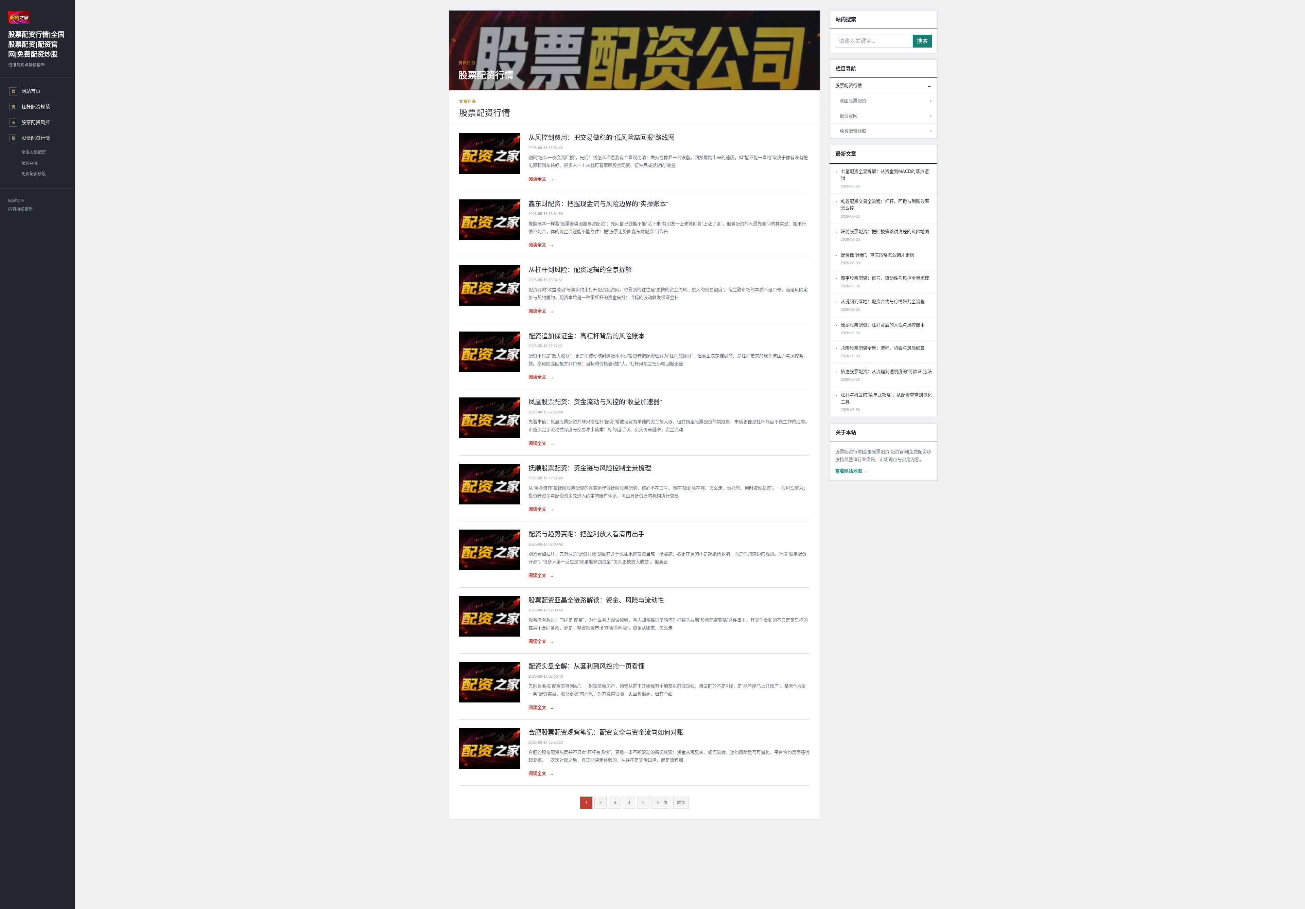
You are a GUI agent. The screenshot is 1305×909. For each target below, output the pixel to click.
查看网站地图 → (851, 471)
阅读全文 (541, 178)
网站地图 (16, 200)
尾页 (681, 802)
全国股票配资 (33, 152)
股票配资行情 (883, 85)
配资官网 (29, 163)
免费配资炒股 (33, 174)
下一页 (661, 802)
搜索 (922, 41)
